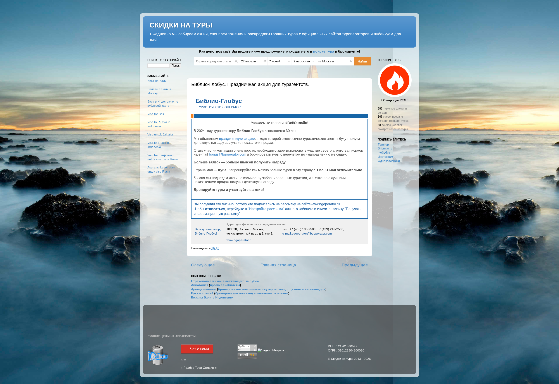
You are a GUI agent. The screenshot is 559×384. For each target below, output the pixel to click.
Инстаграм (385, 156)
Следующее (203, 265)
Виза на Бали (157, 80)
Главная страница (278, 265)
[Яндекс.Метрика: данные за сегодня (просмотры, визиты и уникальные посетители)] (271, 350)
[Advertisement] (395, 235)
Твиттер (383, 144)
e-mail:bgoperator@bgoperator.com (307, 233)
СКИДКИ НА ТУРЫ (181, 25)
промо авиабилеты (225, 285)
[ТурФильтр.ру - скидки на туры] (157, 364)
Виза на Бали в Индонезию (212, 297)
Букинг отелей (202, 293)
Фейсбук (384, 152)
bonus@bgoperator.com (228, 154)
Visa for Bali (155, 114)
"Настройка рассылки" (266, 209)
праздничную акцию (237, 139)
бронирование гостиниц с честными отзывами (251, 293)
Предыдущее (355, 265)
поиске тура (323, 51)
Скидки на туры (342, 358)
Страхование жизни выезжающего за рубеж (225, 281)
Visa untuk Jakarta (160, 134)
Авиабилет (199, 285)
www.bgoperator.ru (239, 240)
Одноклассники (389, 161)
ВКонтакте (385, 148)
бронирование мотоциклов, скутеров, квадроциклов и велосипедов (271, 289)
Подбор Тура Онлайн (198, 367)
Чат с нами (199, 349)
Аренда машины (203, 289)
